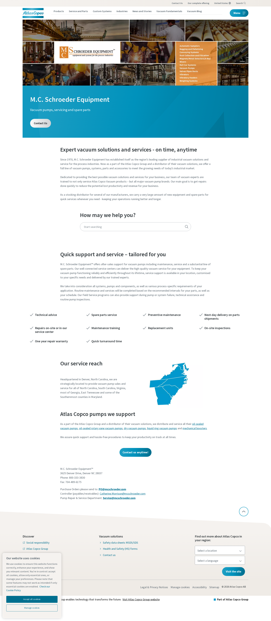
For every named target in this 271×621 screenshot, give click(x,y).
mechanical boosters (195, 428)
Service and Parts (78, 11)
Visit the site (233, 571)
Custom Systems (102, 11)
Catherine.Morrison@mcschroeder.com (123, 493)
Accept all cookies (31, 599)
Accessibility (199, 587)
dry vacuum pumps (135, 428)
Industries (122, 11)
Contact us (177, 3)
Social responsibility (37, 542)
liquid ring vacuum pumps (162, 428)
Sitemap (214, 587)
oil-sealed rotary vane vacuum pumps (101, 428)
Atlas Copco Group (37, 548)
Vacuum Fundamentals (169, 11)
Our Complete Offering (198, 3)
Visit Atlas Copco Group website (141, 599)
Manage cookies (180, 587)
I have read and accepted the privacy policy (128, 259)
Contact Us (40, 123)
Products (59, 11)
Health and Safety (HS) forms (120, 548)
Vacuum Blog (194, 11)
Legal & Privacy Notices (154, 587)
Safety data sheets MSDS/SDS (120, 542)
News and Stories (142, 11)
